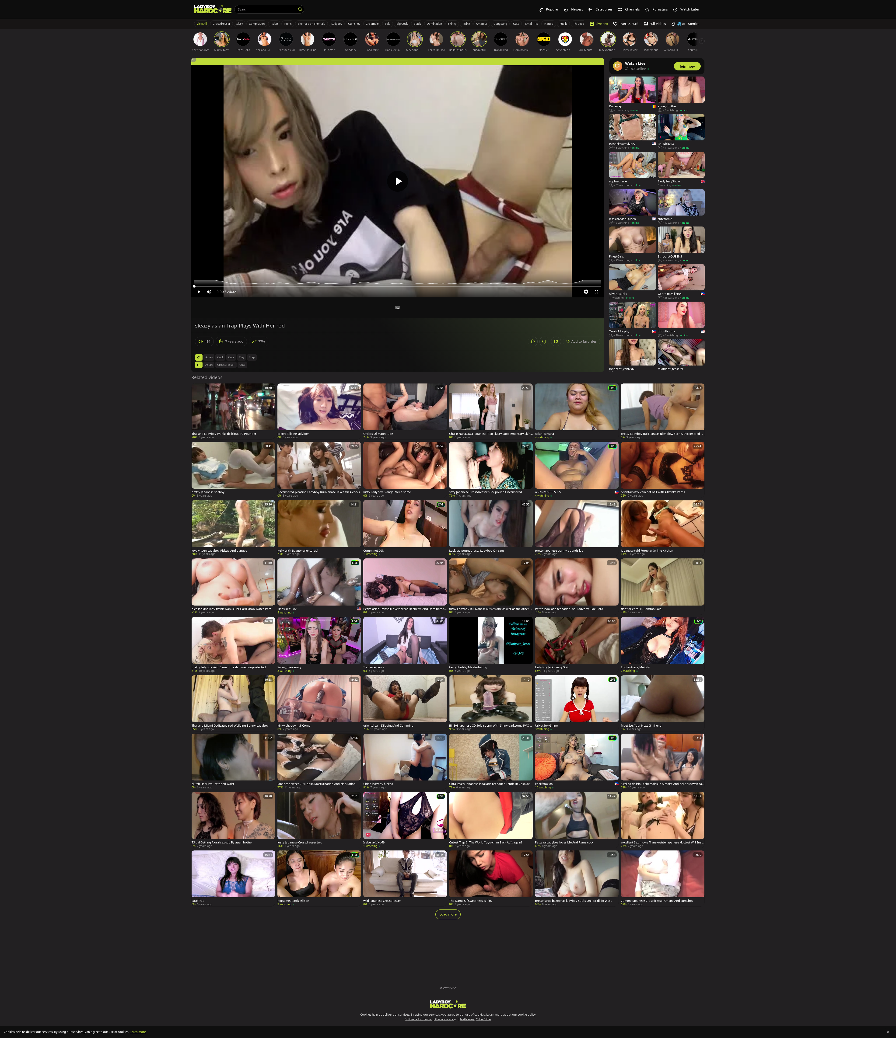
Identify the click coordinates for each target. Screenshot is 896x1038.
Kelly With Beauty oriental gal (297, 550)
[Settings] (586, 291)
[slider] (397, 286)
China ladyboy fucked (378, 783)
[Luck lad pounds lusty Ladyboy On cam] (491, 528)
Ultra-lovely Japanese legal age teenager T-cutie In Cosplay (489, 783)
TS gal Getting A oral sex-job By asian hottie (222, 842)
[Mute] (209, 291)
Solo (387, 24)
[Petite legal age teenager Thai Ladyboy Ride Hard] (577, 586)
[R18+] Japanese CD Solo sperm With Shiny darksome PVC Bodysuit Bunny (490, 725)
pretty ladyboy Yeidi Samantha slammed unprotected (229, 667)
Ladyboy (336, 24)
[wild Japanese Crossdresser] (405, 878)
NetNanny (467, 1019)
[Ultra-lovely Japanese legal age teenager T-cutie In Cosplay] (491, 762)
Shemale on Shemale (311, 24)
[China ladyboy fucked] (405, 762)
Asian (274, 24)
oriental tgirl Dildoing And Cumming (388, 725)
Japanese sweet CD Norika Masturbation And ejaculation (316, 783)
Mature (548, 24)
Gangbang (500, 24)
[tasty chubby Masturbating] (491, 645)
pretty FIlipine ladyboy (293, 433)
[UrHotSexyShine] (577, 703)
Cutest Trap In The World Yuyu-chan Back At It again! (485, 842)
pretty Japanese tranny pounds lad (559, 550)
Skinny (452, 24)
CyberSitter (483, 1019)
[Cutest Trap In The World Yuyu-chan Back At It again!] (491, 820)
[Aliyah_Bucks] (632, 282)
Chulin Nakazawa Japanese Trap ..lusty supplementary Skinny (490, 433)
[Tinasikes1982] (319, 586)
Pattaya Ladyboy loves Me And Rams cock (564, 842)
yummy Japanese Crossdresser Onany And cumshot (657, 900)
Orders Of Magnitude (378, 433)
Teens (288, 24)
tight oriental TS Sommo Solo (641, 608)
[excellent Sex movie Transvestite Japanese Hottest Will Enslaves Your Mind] (662, 820)
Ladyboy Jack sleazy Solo (552, 667)
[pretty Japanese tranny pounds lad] (577, 528)
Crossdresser (221, 24)
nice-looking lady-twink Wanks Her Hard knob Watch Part (231, 608)
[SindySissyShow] (681, 169)
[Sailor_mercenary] (319, 645)
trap (252, 357)
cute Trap (198, 900)
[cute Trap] (233, 878)
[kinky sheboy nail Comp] (319, 703)
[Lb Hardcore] (212, 9)
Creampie (372, 24)
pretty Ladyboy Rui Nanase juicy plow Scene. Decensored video (662, 433)
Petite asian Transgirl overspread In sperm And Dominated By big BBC (405, 608)
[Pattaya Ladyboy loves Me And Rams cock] (577, 820)
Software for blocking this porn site (429, 1019)
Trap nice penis (373, 667)
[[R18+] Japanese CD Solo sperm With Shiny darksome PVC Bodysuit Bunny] (491, 703)
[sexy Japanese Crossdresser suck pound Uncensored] (491, 470)
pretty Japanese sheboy (208, 492)
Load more (448, 914)
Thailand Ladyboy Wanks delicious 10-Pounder (224, 433)
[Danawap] (632, 94)
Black (417, 24)
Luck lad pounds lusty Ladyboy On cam (476, 550)
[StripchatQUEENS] (681, 244)
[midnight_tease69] (681, 357)
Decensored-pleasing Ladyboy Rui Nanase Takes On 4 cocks (318, 492)
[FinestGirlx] (632, 244)
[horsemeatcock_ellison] (319, 878)
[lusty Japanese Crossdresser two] (319, 820)
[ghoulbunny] (681, 319)
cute (231, 357)
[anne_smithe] (681, 94)
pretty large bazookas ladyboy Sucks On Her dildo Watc (573, 900)
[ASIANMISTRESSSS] (577, 470)
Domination (434, 24)
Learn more (138, 1032)
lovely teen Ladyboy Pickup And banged (219, 550)
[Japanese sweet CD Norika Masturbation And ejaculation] (319, 762)
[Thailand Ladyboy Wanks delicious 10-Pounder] (233, 411)
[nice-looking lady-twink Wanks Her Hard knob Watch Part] (233, 586)
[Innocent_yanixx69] (632, 357)
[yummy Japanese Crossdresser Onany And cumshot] (662, 878)
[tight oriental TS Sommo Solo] (662, 586)
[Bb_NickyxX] (681, 132)
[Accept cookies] (888, 1032)
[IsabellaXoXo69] (405, 820)
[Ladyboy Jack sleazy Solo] (577, 645)
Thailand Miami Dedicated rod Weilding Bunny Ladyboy (230, 725)
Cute (516, 24)
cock (220, 357)
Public (563, 24)
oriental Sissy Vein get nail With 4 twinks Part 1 (653, 492)
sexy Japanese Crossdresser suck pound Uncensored (485, 492)
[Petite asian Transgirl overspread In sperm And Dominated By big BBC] (405, 586)
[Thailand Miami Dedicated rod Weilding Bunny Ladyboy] (233, 703)
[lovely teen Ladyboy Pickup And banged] (233, 528)
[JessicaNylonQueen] (632, 207)
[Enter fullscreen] (596, 291)
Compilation (257, 24)
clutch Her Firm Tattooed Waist (213, 783)
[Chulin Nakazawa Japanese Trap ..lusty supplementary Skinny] (491, 411)
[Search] (300, 9)
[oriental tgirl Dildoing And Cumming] (405, 703)
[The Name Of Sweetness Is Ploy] (491, 878)
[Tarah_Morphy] (632, 319)
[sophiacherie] (632, 169)
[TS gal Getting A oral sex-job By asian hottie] (233, 820)
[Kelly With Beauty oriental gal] (319, 528)
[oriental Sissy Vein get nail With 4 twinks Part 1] (662, 470)
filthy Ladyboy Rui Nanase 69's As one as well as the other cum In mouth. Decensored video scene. (490, 608)
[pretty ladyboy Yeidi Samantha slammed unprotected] (233, 645)
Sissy (239, 24)
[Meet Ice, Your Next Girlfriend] (662, 703)
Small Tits (531, 24)
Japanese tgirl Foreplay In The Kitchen (647, 550)
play (241, 357)
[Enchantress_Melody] (662, 645)
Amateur (481, 24)
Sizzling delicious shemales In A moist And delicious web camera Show (661, 783)
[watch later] (197, 389)
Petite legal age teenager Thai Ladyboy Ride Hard (569, 608)
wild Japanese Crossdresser (382, 900)
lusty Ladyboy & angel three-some (387, 492)
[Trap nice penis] (405, 645)
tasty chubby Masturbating (468, 667)
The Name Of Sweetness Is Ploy (471, 900)
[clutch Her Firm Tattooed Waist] (233, 762)
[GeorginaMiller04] (681, 282)
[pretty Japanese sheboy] (233, 470)
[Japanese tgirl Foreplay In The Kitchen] (662, 528)
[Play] (397, 181)
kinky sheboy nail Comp (294, 725)
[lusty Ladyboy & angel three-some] (405, 470)
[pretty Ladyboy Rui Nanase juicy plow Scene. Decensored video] (662, 411)
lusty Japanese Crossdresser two (299, 842)
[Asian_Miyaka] (577, 411)
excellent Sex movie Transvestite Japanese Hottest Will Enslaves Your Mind (662, 842)
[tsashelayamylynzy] (632, 132)
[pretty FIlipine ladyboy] (319, 411)
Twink (466, 24)
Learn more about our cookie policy (511, 1014)
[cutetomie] (681, 207)
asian (209, 357)
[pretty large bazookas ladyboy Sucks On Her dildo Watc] (577, 878)
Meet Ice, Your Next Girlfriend (641, 725)
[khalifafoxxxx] (577, 762)
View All (202, 24)
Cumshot (354, 24)
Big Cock (402, 24)
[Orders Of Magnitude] (405, 411)
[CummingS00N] (405, 528)
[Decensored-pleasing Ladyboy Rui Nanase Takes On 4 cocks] (319, 470)
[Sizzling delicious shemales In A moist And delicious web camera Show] (662, 762)
